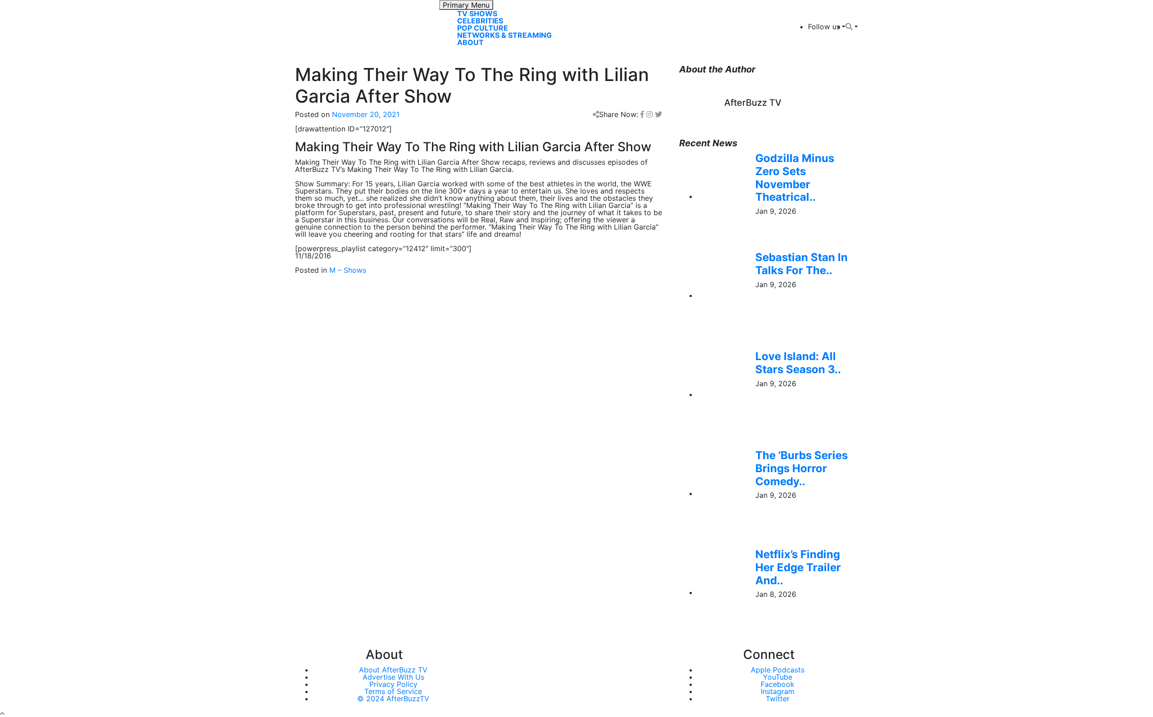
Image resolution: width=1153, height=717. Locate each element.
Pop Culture (482, 27)
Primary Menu (466, 4)
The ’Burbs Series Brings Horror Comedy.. (801, 468)
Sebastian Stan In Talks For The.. (801, 264)
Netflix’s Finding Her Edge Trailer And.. (798, 567)
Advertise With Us (393, 676)
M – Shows (347, 270)
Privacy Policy (393, 684)
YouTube (777, 676)
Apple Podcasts (777, 669)
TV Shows (477, 13)
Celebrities (480, 20)
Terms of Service (393, 691)
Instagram (777, 691)
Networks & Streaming (504, 35)
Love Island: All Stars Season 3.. (798, 363)
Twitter (778, 698)
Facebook (777, 684)
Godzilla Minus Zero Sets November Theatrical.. (794, 177)
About (470, 42)
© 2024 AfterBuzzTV (393, 698)
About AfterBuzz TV (393, 669)
